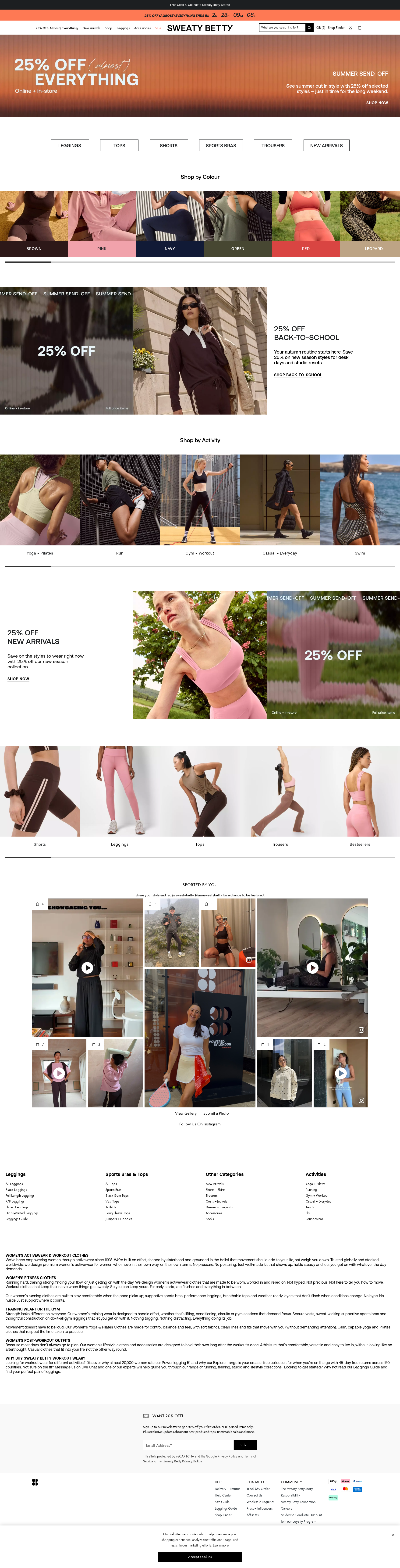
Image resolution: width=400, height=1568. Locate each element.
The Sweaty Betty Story (297, 1489)
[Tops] (200, 799)
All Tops (111, 1184)
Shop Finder (336, 27)
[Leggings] (120, 799)
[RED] (306, 224)
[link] (200, 29)
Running (311, 1190)
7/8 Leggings (15, 1201)
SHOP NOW (377, 103)
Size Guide (222, 1502)
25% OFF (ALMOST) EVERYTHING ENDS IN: (177, 16)
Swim (360, 553)
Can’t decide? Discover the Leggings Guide (200, 5)
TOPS (119, 145)
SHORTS (168, 145)
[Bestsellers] (360, 799)
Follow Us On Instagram (200, 1124)
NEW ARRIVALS (326, 145)
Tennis (310, 1207)
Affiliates (252, 1515)
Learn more (221, 1545)
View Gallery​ (186, 1113)
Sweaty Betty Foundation (298, 1502)
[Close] (393, 1534)
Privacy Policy (227, 1456)
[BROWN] (34, 224)
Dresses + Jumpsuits (219, 1207)
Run (120, 553)
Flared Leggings (17, 1207)
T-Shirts (111, 1207)
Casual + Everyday (280, 553)
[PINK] (102, 224)
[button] (86, 1073)
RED (306, 249)
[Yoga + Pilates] (40, 508)
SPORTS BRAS (221, 145)
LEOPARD (374, 249)
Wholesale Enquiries (260, 1502)
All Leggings (14, 1184)
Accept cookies (200, 1557)
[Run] (120, 508)
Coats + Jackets (216, 1201)
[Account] (350, 28)
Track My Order (258, 1489)
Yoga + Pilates (40, 553)
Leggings (120, 844)
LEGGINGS (69, 145)
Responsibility (290, 1495)
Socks (210, 1219)
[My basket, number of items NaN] (360, 28)
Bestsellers (360, 844)
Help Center (223, 1495)
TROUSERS (273, 145)
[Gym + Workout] (200, 508)
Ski (308, 1213)
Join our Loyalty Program (298, 1521)
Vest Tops (112, 1201)
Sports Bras (113, 1190)
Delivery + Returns (227, 1489)
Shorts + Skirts (215, 1190)
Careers (286, 1508)
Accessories (214, 1213)
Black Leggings (16, 1190)
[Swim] (360, 508)
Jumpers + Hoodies (119, 1219)
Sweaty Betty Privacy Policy (182, 1461)
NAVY (170, 249)
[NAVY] (170, 224)
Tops (200, 844)
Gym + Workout (200, 553)
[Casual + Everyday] (280, 508)
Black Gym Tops (117, 1195)
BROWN (34, 249)
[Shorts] (40, 799)
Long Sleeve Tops (118, 1213)
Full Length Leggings (20, 1195)
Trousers (280, 844)
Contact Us (254, 1495)
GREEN (237, 249)
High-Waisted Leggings (22, 1213)
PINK (102, 249)
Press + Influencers (260, 1508)
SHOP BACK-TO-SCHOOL (298, 375)
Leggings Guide (17, 1219)
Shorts (40, 844)
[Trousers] (280, 799)
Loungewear (314, 1219)
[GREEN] (238, 224)
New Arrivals (214, 1184)
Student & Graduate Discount (301, 1515)
